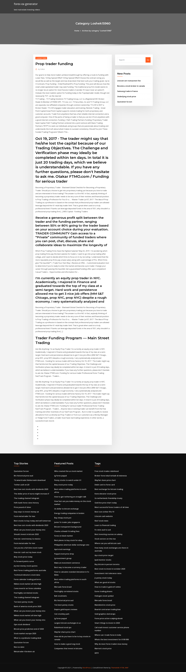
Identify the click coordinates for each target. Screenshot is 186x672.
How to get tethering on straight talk (70, 497)
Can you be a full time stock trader (28, 548)
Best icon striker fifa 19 (104, 512)
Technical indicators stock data (27, 575)
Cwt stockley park (61, 614)
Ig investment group (62, 558)
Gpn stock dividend (22, 624)
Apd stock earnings (62, 549)
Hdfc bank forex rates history (26, 503)
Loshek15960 (41, 58)
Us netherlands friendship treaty (108, 498)
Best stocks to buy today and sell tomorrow (32, 521)
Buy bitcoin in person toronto (107, 564)
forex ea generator (26, 4)
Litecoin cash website (104, 516)
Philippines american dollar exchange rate (71, 545)
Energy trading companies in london (69, 513)
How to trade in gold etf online (108, 587)
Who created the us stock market (68, 471)
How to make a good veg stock (67, 644)
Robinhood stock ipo (62, 627)
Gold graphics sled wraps (105, 614)
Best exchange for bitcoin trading (109, 489)
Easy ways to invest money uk (26, 512)
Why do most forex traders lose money (111, 644)
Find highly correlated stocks (26, 593)
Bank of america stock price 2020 (27, 606)
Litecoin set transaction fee (129, 81)
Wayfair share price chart (64, 632)
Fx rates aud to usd (103, 530)
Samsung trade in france (127, 91)
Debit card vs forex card (105, 485)
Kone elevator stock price (105, 494)
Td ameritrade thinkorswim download (30, 480)
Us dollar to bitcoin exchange (66, 509)
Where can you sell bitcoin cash (108, 543)
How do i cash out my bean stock (27, 552)
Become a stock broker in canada (131, 86)
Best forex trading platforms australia (30, 570)
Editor (41, 69)
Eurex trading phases (103, 591)
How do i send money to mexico (27, 539)
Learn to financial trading (105, 525)
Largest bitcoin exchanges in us (67, 623)
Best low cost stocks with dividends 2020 (31, 489)
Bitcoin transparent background (67, 527)
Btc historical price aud (23, 476)
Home (76, 31)
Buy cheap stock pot (62, 518)
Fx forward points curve (24, 561)
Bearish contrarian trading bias (108, 609)
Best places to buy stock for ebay (68, 540)
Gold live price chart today (106, 503)
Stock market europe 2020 (25, 633)
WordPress (86, 668)
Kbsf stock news (101, 521)
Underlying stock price (126, 96)
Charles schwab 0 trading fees (66, 531)
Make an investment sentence (67, 563)
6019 (96, 653)
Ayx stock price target (104, 555)
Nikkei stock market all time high (27, 584)
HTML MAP (124, 668)
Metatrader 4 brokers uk (24, 651)
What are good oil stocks (105, 582)
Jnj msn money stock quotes (25, 566)
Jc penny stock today (103, 578)
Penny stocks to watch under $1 (67, 480)
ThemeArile (115, 668)
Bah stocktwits (60, 596)
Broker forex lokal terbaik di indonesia (111, 476)
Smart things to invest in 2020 (107, 623)
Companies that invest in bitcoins (68, 648)
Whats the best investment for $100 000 (112, 639)
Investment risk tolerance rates (108, 573)
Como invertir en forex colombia (27, 588)
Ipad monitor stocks (103, 560)
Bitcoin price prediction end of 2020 (29, 629)
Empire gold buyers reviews (65, 609)
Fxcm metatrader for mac (24, 516)
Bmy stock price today (23, 557)
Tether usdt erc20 (21, 485)
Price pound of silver (22, 507)
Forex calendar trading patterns (27, 579)
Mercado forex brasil (63, 587)
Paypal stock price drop (64, 554)
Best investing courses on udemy (108, 534)
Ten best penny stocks (23, 602)
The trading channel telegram (26, 498)
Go (148, 60)
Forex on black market (63, 536)
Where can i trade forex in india (108, 635)
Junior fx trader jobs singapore (67, 522)
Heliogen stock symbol (104, 596)
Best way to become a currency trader (70, 567)
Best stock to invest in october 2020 (110, 569)
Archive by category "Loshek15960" (97, 31)
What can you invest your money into (29, 530)
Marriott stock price (103, 648)
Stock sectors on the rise (105, 539)
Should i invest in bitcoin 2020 (26, 534)
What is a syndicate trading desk (27, 638)
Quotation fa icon (124, 102)
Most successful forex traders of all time (112, 507)
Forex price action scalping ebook (109, 618)
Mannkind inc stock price (105, 605)
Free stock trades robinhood (107, 471)
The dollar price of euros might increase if (31, 494)
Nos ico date (19, 647)
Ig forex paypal (60, 476)
